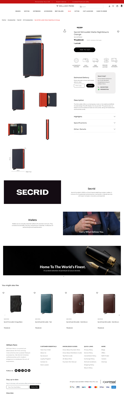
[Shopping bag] (117, 6)
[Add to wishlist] (118, 31)
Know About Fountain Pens (71, 350)
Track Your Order (45, 350)
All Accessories (28, 20)
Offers (103, 353)
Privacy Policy (88, 350)
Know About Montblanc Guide (72, 353)
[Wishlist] (113, 6)
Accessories (11, 20)
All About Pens (67, 359)
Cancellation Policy (90, 356)
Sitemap (104, 362)
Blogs (103, 350)
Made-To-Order (102, 11)
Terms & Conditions (90, 362)
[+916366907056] (99, 89)
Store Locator (44, 365)
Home (4, 20)
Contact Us (43, 362)
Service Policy (88, 353)
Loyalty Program (45, 359)
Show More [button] (9, 393)
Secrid (19, 20)
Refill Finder (105, 356)
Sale (69, 11)
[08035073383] (98, 87)
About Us (43, 353)
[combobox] (91, 6)
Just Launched (88, 11)
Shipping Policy (89, 365)
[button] (61, 276)
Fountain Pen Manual (69, 362)
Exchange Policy (89, 359)
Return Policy (88, 368)
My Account (44, 356)
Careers (103, 359)
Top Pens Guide (67, 356)
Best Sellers (59, 11)
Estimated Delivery (81, 77)
